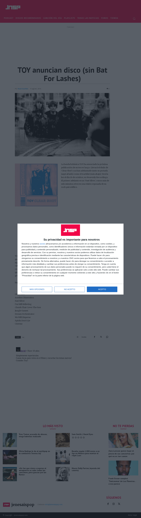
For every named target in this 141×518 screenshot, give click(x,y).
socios (42, 244)
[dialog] (70, 259)
